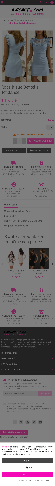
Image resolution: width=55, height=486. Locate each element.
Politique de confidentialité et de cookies (36, 480)
